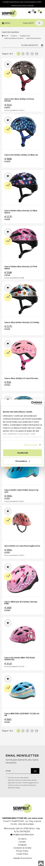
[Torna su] (41, 863)
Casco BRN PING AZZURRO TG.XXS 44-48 (22, 714)
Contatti (22, 842)
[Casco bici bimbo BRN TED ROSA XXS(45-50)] (22, 634)
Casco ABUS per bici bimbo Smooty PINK (20, 603)
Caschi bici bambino (33, 38)
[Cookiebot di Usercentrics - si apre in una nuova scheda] (31, 402)
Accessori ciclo (25, 36)
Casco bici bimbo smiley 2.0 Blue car (21, 155)
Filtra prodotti (29, 45)
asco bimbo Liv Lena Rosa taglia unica (22, 546)
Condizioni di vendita (22, 848)
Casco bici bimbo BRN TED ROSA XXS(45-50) (19, 659)
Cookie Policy (22, 854)
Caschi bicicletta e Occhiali (13, 38)
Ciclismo (14, 36)
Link (17, 788)
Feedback (22, 845)
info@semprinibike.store (23, 834)
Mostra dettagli (30, 445)
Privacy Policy (22, 851)
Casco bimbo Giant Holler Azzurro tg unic (21, 491)
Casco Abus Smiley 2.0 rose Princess (21, 378)
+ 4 (36, 54)
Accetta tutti (22, 453)
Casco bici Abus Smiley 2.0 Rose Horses (19, 100)
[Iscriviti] (35, 771)
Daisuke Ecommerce (22, 858)
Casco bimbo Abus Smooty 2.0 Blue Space (20, 211)
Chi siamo (22, 839)
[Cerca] (39, 23)
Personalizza (21, 461)
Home (5, 36)
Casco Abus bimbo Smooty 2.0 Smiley (21, 322)
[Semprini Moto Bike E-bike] (9, 13)
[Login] (29, 12)
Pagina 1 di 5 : (8, 54)
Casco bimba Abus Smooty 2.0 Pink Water (20, 267)
